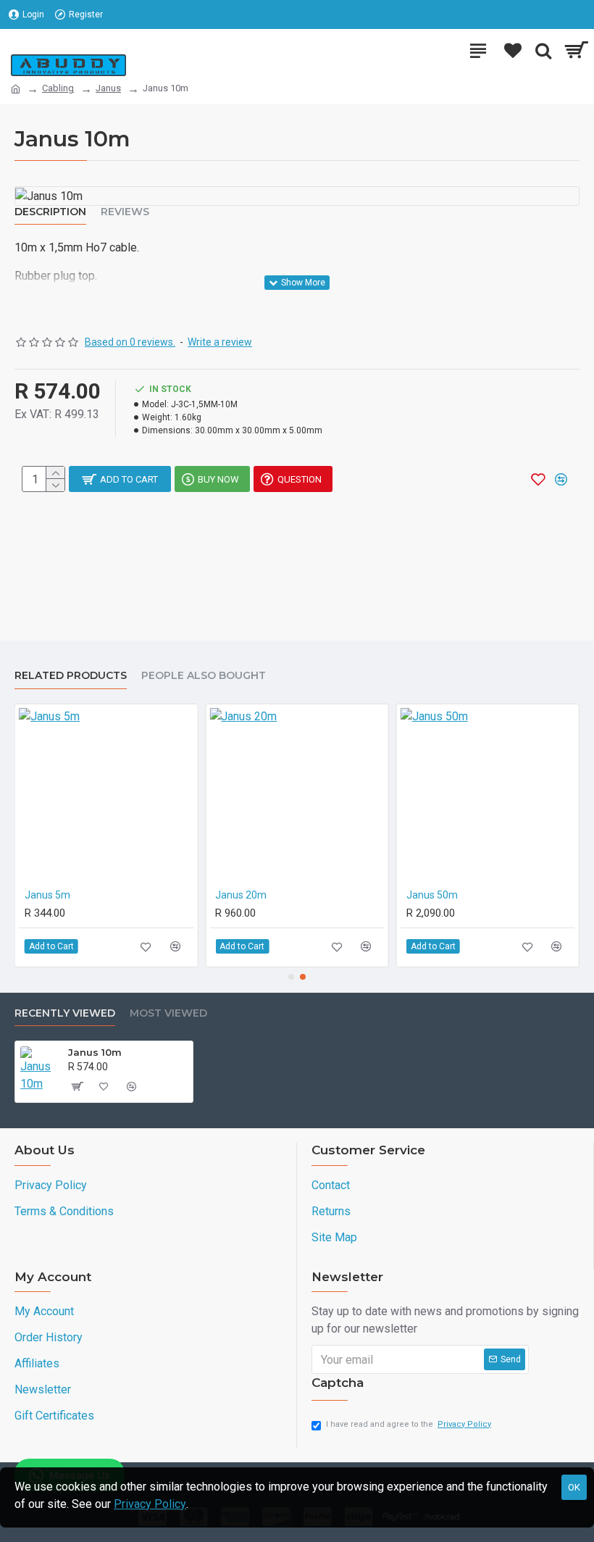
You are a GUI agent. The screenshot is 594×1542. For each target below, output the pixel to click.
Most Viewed (168, 1013)
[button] (291, 977)
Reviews (125, 212)
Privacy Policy (150, 1504)
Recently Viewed (64, 1013)
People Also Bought (203, 676)
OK (574, 1487)
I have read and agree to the (408, 1424)
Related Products (70, 676)
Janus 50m (432, 895)
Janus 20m (241, 895)
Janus (108, 88)
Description (50, 212)
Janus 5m (47, 895)
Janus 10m (95, 1052)
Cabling (58, 88)
